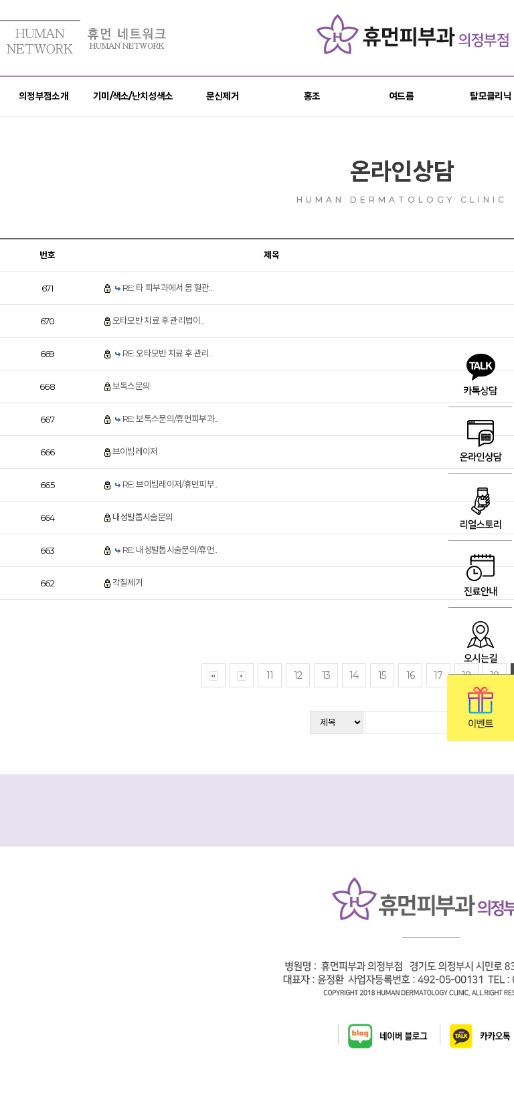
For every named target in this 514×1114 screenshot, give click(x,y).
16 (410, 675)
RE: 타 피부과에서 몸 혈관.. (167, 287)
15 (382, 675)
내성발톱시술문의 (142, 517)
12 (298, 675)
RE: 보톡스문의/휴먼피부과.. (170, 418)
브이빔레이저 (135, 451)
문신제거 (222, 96)
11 (270, 675)
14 (354, 675)
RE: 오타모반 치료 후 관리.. (167, 353)
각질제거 (127, 582)
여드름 (401, 96)
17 (438, 675)
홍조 (312, 96)
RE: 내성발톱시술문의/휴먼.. (170, 549)
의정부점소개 (43, 96)
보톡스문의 (131, 385)
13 (326, 675)
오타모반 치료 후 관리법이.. (158, 320)
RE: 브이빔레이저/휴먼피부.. (170, 484)
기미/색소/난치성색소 (133, 96)
